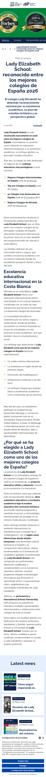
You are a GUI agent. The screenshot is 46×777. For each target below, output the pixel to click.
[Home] (23, 4)
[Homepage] (4, 49)
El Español (29, 197)
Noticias (5, 40)
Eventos (17, 40)
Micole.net (21, 206)
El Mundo (32, 180)
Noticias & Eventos (9, 49)
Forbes (14, 189)
